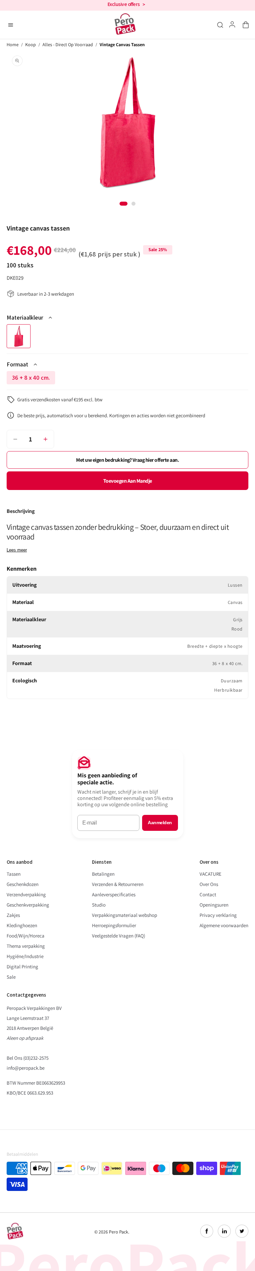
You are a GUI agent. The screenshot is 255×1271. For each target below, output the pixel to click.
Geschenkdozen (23, 884)
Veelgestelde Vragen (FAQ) (118, 935)
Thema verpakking (26, 946)
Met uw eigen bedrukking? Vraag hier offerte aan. (127, 459)
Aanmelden (160, 822)
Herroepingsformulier (114, 925)
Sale (11, 977)
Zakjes (13, 915)
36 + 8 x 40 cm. (33, 379)
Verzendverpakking (26, 894)
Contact (208, 894)
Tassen (14, 874)
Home (13, 45)
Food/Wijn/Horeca (25, 935)
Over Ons (209, 884)
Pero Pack (118, 1232)
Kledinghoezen (22, 925)
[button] (244, 25)
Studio (99, 905)
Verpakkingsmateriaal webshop (124, 915)
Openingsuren (214, 905)
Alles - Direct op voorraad (67, 45)
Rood (19, 336)
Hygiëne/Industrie (25, 956)
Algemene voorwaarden (224, 925)
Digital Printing (22, 966)
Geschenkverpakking (28, 905)
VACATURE (210, 874)
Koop (30, 45)
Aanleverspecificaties (113, 894)
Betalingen (103, 874)
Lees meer (17, 549)
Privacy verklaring (218, 915)
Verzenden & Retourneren (117, 884)
